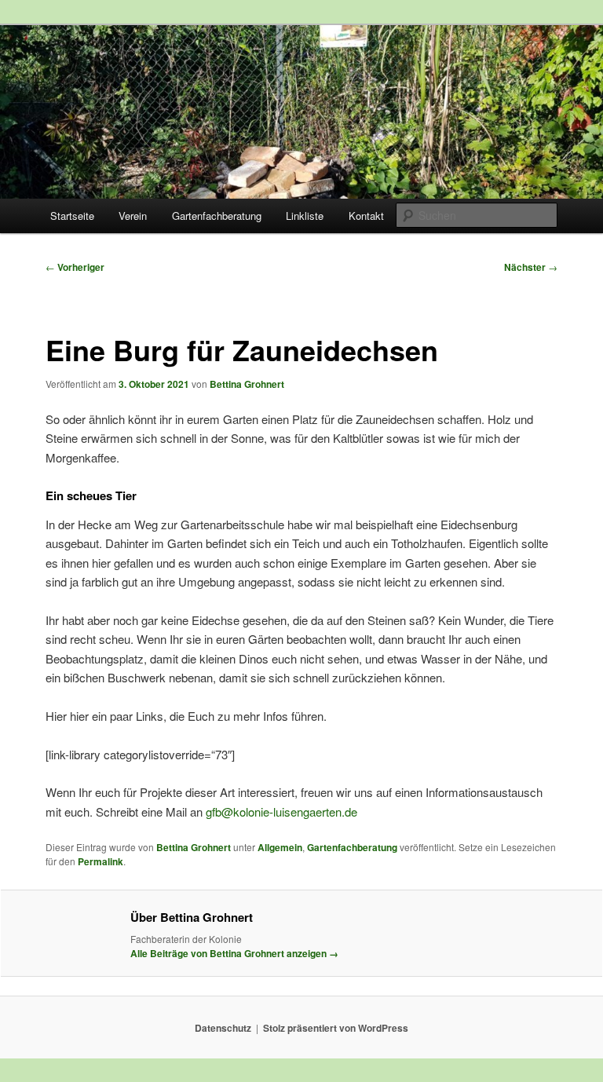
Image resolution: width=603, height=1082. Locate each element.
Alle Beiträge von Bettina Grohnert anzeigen (234, 953)
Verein (133, 215)
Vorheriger (75, 267)
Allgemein (280, 847)
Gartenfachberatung (216, 215)
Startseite (72, 215)
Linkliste (304, 215)
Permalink (100, 861)
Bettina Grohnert (247, 384)
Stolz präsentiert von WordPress (335, 1028)
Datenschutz (223, 1028)
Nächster (530, 267)
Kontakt (366, 215)
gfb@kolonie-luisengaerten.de (281, 811)
